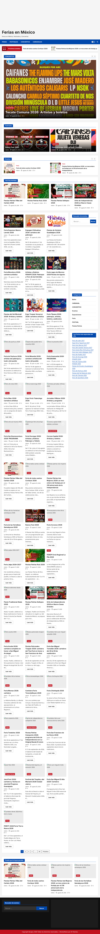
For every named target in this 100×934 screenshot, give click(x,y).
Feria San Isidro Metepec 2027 (82, 352)
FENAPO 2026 (76, 359)
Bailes (74, 299)
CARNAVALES (37, 42)
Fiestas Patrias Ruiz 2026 (37, 201)
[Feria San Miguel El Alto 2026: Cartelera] (56, 770)
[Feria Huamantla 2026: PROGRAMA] (56, 347)
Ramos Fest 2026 (12, 147)
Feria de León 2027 (78, 340)
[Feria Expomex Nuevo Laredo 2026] (13, 221)
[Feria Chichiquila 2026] (56, 681)
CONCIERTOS (25, 42)
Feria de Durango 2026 (79, 357)
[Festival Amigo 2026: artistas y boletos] (73, 140)
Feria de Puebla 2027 (79, 354)
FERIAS (4, 42)
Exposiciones (76, 314)
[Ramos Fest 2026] (27, 140)
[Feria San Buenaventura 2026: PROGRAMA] (13, 427)
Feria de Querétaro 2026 (80, 378)
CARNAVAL (76, 303)
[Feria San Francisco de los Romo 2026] (56, 723)
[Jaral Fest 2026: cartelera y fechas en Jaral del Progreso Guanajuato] (13, 770)
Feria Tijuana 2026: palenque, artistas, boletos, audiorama (54, 316)
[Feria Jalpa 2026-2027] (13, 555)
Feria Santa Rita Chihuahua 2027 (83, 350)
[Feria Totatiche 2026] (13, 723)
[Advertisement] (50, 13)
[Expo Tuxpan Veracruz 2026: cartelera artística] (35, 305)
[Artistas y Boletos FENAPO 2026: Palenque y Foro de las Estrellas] (35, 263)
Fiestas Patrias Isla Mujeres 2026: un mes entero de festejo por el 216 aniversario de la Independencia (55, 168)
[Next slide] (95, 56)
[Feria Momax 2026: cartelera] (13, 681)
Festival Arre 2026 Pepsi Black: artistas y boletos (43, 112)
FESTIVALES (14, 42)
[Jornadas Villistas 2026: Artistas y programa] (56, 389)
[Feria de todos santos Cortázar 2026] (35, 469)
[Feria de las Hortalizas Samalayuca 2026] (13, 515)
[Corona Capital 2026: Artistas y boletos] (56, 427)
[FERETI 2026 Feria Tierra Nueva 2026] (13, 816)
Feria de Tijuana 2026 (79, 361)
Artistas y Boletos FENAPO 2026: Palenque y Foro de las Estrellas (34, 274)
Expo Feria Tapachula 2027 (81, 343)
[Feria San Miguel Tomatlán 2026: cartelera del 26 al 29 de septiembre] (56, 637)
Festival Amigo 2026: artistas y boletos (67, 147)
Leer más (9, 251)
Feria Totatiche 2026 (12, 733)
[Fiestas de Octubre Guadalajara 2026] (56, 221)
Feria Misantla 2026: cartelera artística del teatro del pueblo (33, 358)
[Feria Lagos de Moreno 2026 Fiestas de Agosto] (56, 263)
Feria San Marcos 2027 (79, 345)
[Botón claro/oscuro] (93, 42)
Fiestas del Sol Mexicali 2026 (81, 373)
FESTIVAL (8, 144)
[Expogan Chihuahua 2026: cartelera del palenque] (35, 221)
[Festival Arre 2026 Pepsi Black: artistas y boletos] (50, 89)
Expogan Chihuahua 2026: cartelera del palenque (33, 232)
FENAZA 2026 (76, 364)
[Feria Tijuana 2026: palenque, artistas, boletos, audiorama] (56, 305)
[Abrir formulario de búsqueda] (97, 42)
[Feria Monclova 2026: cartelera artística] (13, 263)
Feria (17, 165)
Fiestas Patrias (10, 196)
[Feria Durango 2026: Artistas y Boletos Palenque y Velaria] (35, 427)
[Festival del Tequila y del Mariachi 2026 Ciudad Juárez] (35, 770)
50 (39, 851)
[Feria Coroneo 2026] (56, 515)
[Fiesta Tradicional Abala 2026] (13, 592)
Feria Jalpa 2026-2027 (12, 565)
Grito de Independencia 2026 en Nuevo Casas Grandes (83, 203)
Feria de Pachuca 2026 (79, 371)
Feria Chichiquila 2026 (55, 691)
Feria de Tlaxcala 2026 (79, 375)
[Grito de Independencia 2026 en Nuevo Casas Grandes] (85, 191)
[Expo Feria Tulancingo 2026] (35, 389)
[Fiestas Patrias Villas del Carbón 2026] (14, 191)
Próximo (46, 851)
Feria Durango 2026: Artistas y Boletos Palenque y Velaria (33, 438)
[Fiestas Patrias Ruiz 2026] (38, 191)
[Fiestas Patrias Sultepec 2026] (62, 191)
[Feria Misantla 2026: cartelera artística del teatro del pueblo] (35, 347)
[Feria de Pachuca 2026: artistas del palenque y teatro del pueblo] (13, 347)
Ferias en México (18, 32)
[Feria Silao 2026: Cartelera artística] (13, 389)
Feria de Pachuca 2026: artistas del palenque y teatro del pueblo (13, 358)
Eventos (75, 311)
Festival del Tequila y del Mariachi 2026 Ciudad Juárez (34, 781)
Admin (7, 116)
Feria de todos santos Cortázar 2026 (9, 168)
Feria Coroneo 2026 (54, 525)
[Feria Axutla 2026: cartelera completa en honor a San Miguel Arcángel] (13, 637)
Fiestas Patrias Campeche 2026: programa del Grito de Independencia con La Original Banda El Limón (34, 737)
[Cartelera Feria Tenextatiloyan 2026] (35, 681)
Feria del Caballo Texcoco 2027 (82, 347)
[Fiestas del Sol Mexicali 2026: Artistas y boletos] (13, 305)
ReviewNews (64, 932)
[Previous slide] (92, 56)
